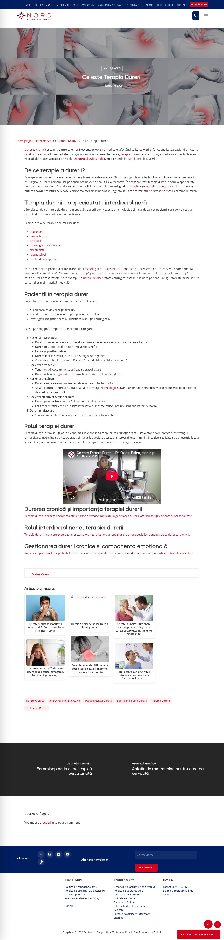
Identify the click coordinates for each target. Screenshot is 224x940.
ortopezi (35, 241)
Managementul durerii (98, 700)
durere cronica (35, 700)
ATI (130, 159)
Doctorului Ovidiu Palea (89, 159)
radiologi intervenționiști (46, 245)
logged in (48, 822)
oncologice (111, 388)
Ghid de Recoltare (124, 898)
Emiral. (157, 932)
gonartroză (65, 374)
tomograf (163, 186)
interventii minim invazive (64, 700)
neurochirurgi (39, 236)
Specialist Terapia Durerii (132, 700)
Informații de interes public (130, 906)
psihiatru (114, 269)
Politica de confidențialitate (81, 886)
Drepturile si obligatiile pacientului (134, 886)
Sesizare (119, 910)
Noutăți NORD (112, 68)
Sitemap (119, 917)
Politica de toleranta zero (128, 890)
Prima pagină (24, 141)
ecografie (149, 186)
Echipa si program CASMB (178, 890)
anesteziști (37, 250)
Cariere (69, 906)
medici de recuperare (44, 259)
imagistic (136, 186)
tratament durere (36, 708)
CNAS (166, 894)
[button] (206, 15)
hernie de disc (92, 278)
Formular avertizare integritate (132, 913)
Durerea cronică (35, 150)
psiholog (90, 269)
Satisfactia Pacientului (199, 934)
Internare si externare (127, 894)
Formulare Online (124, 902)
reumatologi (38, 254)
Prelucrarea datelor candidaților (84, 898)
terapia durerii (130, 154)
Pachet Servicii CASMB (176, 886)
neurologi (36, 232)
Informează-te (45, 141)
